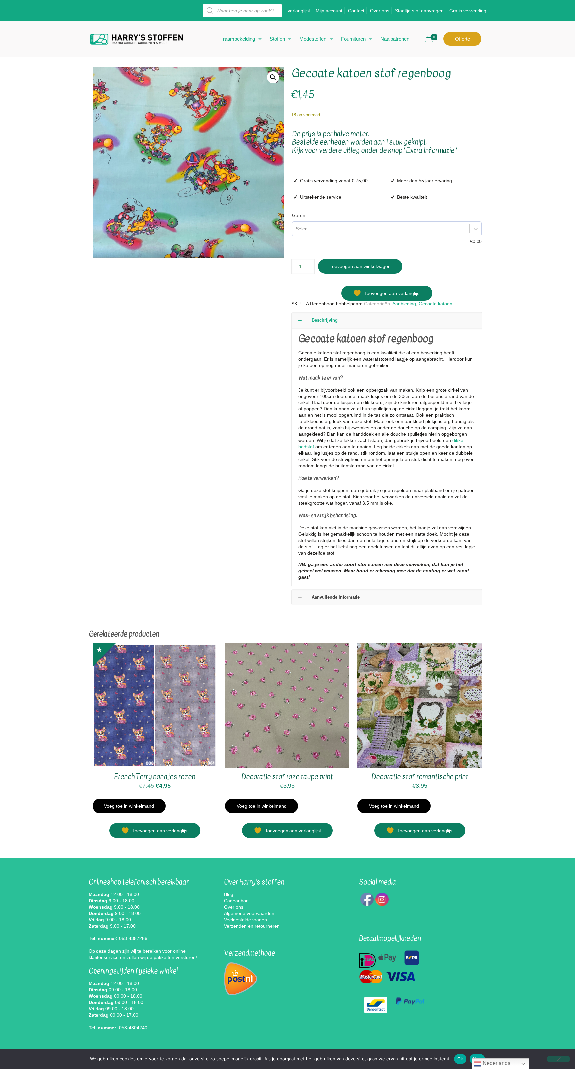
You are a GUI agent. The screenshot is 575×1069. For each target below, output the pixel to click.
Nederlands (495, 1063)
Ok (460, 1058)
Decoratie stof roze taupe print (287, 777)
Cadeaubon (236, 900)
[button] (273, 77)
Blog (228, 894)
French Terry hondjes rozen (154, 777)
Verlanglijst (299, 10)
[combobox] (295, 229)
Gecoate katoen (435, 303)
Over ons (379, 10)
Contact (356, 10)
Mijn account (329, 10)
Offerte (462, 39)
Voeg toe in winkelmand (129, 806)
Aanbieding (404, 303)
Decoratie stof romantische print (419, 777)
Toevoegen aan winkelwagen (360, 266)
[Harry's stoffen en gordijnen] (136, 38)
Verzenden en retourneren (252, 926)
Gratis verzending (467, 10)
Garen (298, 215)
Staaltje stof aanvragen (419, 10)
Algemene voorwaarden (249, 913)
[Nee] (558, 1059)
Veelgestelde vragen (245, 919)
